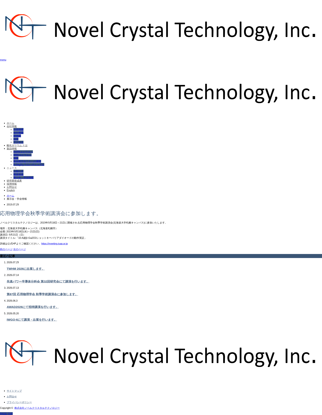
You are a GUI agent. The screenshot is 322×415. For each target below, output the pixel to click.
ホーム (10, 123)
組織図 (17, 135)
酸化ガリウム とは (17, 145)
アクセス (18, 142)
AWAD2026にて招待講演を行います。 (33, 307)
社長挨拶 (18, 129)
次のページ (19, 249)
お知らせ (18, 171)
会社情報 (12, 126)
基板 (15, 158)
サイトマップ (14, 390)
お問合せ (12, 187)
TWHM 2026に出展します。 (26, 268)
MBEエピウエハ (22, 154)
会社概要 (18, 132)
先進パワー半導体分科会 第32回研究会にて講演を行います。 (48, 281)
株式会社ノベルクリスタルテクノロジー (37, 407)
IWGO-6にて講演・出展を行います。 (32, 319)
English (11, 190)
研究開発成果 (14, 180)
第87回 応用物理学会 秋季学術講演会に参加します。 (42, 294)
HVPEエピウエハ (23, 151)
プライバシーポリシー (19, 402)
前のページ (6, 249)
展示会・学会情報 (23, 177)
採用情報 (12, 183)
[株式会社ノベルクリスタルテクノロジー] (161, 54)
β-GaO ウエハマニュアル (28, 164)
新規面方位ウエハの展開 (27, 161)
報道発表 (18, 174)
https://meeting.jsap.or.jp (54, 243)
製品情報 (12, 148)
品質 (15, 139)
